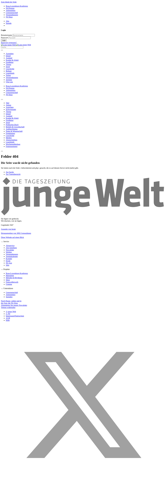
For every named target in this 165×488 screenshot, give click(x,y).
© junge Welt (11, 312)
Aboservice (10, 246)
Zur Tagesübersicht (13, 174)
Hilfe (8, 320)
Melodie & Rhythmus (14, 278)
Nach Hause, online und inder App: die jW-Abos (11, 302)
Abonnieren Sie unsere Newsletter (14, 305)
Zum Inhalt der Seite (9, 2)
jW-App (9, 263)
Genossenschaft (12, 13)
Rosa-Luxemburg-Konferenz (17, 6)
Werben (9, 252)
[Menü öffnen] (2, 50)
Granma (9, 284)
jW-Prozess (10, 8)
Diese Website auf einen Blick (12, 237)
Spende (8, 23)
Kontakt (9, 259)
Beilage (9, 71)
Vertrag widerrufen (8, 307)
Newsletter (10, 250)
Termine (9, 80)
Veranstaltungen (12, 15)
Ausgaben (10, 54)
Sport (8, 67)
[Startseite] (16, 45)
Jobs (7, 265)
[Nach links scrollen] (2, 99)
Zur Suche (10, 172)
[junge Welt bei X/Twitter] (82, 486)
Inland (8, 56)
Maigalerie (10, 276)
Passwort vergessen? (9, 43)
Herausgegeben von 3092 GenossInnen (16, 233)
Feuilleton (9, 62)
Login (4, 40)
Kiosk (8, 261)
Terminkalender (12, 256)
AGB (8, 318)
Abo (7, 21)
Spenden (9, 297)
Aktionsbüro (10, 10)
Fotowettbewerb (12, 282)
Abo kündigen (11, 248)
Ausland (9, 58)
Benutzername (6, 35)
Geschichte (10, 69)
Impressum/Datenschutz (15, 316)
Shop (8, 280)
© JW (8, 314)
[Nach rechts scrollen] (2, 151)
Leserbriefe (10, 73)
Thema (8, 64)
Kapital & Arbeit (12, 60)
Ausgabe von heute (8, 229)
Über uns (9, 82)
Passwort (4, 38)
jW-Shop (9, 17)
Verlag (8, 75)
